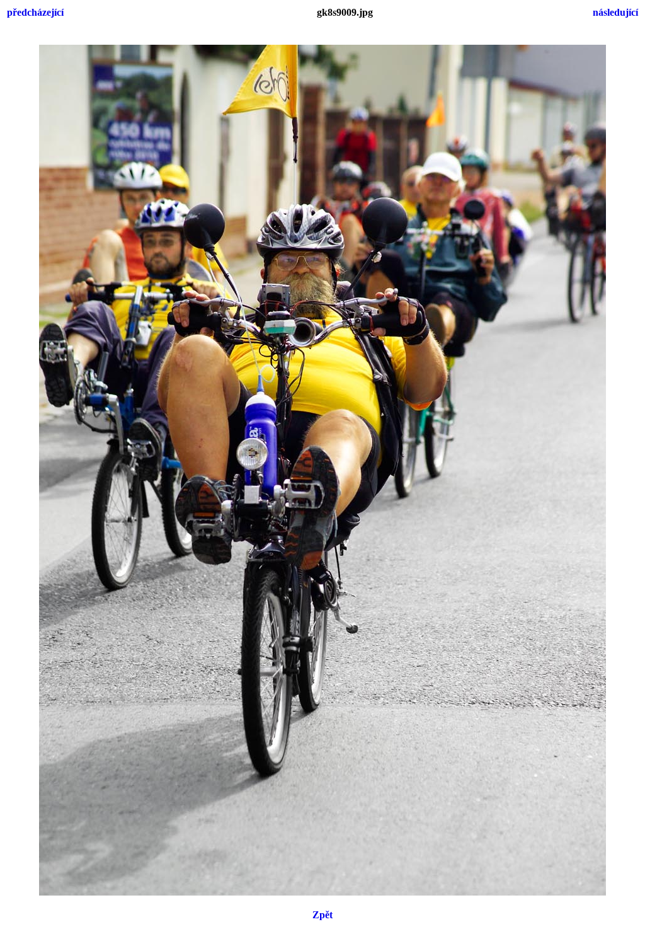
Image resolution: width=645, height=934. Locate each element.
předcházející (35, 12)
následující (615, 12)
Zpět (322, 914)
